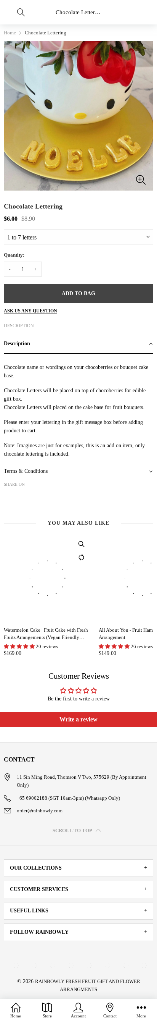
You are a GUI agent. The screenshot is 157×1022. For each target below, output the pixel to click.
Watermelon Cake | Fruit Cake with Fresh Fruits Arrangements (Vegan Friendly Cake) (46, 633)
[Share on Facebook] (8, 497)
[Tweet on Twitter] (19, 497)
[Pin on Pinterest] (31, 497)
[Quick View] (81, 544)
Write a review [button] (78, 719)
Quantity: (14, 255)
